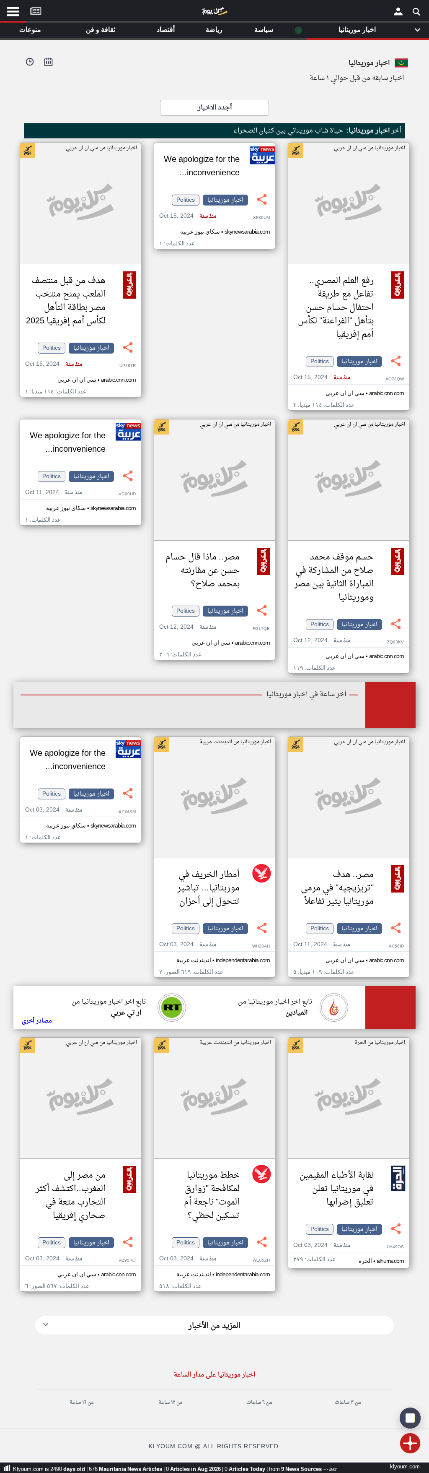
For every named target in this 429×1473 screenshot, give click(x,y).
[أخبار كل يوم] (214, 13)
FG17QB (261, 629)
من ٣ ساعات (348, 1402)
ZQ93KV (395, 642)
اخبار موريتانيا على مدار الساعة (214, 1375)
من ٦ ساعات (259, 1402)
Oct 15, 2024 (321, 377)
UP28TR (127, 366)
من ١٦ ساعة (81, 1402)
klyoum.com (405, 1467)
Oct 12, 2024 (321, 640)
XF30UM (261, 218)
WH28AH (261, 946)
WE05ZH (261, 1261)
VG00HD (127, 494)
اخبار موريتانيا (359, 361)
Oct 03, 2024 (187, 944)
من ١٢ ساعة (170, 1402)
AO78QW (394, 379)
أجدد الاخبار (215, 107)
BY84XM (127, 812)
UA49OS (395, 1247)
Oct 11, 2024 (53, 492)
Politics (319, 361)
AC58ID (396, 946)
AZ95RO (127, 1261)
